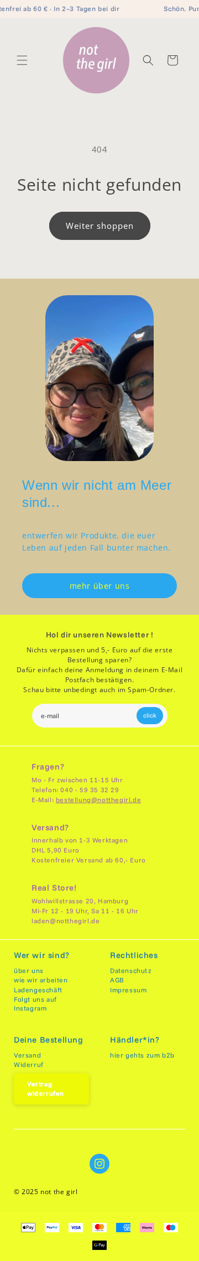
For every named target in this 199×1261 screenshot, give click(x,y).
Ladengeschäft (38, 990)
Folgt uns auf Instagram (35, 1003)
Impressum (128, 990)
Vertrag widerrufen (45, 1088)
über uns (29, 970)
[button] (22, 60)
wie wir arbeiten (41, 980)
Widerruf (29, 1064)
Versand (27, 1055)
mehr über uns (100, 585)
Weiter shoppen (100, 225)
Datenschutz (131, 970)
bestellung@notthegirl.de (98, 800)
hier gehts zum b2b (142, 1055)
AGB (117, 980)
